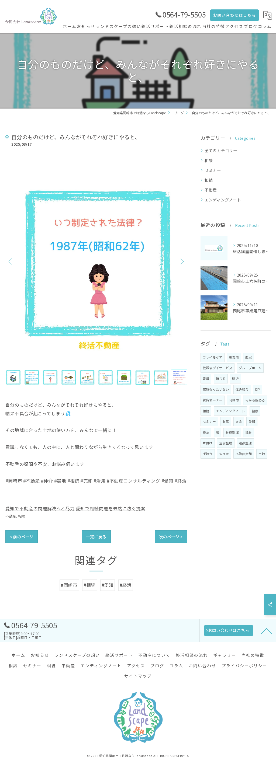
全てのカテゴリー (221, 150)
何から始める (255, 400)
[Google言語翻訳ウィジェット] (267, 15)
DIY (257, 389)
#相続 (90, 585)
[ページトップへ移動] (266, 630)
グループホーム (250, 367)
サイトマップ (138, 676)
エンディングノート (223, 200)
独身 (248, 432)
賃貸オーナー (212, 400)
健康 (255, 411)
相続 (21, 516)
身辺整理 (232, 432)
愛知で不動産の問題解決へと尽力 (40, 508)
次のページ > (171, 536)
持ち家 (221, 378)
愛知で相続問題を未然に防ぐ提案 (110, 508)
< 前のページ (21, 536)
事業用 (234, 357)
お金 (239, 421)
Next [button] (181, 261)
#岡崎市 (69, 585)
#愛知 (108, 585)
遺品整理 (245, 443)
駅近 (235, 378)
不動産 (10, 516)
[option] (96, 261)
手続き (208, 453)
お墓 (225, 421)
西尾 (248, 357)
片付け (208, 443)
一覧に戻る (96, 536)
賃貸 (206, 378)
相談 (209, 160)
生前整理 (225, 443)
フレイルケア (212, 357)
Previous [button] (10, 261)
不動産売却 (244, 453)
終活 (206, 432)
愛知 (252, 421)
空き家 (224, 453)
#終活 (126, 585)
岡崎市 (234, 400)
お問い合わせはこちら (234, 15)
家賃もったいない (216, 389)
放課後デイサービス (217, 367)
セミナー (213, 170)
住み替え (242, 389)
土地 (261, 453)
